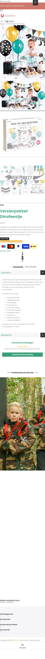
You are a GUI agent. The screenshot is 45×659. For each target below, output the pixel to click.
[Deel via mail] (22, 259)
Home (2, 24)
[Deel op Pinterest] (22, 255)
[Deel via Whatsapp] (22, 261)
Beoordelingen (30, 267)
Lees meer (4, 239)
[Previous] (1, 53)
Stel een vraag (5, 251)
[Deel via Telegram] (22, 257)
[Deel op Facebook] (22, 253)
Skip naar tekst (5, 1)
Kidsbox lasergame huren (10, 600)
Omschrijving (18, 267)
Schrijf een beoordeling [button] (22, 354)
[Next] (43, 53)
